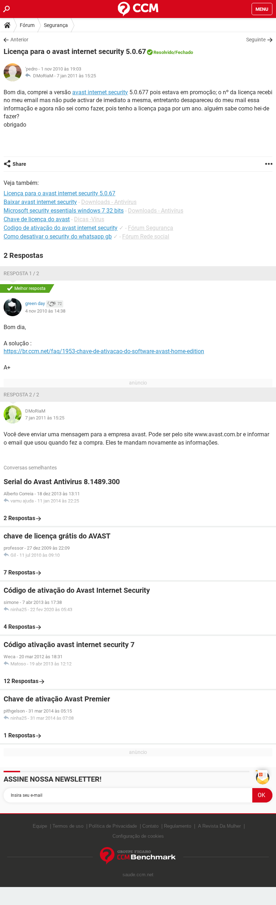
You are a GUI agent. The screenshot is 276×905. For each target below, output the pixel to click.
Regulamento (177, 826)
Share (19, 164)
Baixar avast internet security (40, 202)
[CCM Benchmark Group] (138, 856)
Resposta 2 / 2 (21, 394)
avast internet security (100, 92)
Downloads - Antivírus (109, 202)
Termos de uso (67, 826)
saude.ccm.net (138, 874)
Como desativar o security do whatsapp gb (58, 236)
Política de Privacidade (113, 826)
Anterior (19, 39)
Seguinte (256, 39)
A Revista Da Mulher (219, 826)
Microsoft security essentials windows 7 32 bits (64, 210)
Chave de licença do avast (37, 219)
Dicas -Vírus (89, 219)
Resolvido (163, 52)
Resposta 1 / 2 (21, 273)
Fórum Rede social (145, 236)
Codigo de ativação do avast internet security (61, 227)
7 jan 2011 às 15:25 (76, 75)
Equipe (40, 826)
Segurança (56, 25)
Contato (150, 826)
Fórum (27, 25)
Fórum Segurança (150, 227)
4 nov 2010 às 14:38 (45, 311)
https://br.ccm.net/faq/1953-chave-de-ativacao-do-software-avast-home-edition (104, 351)
